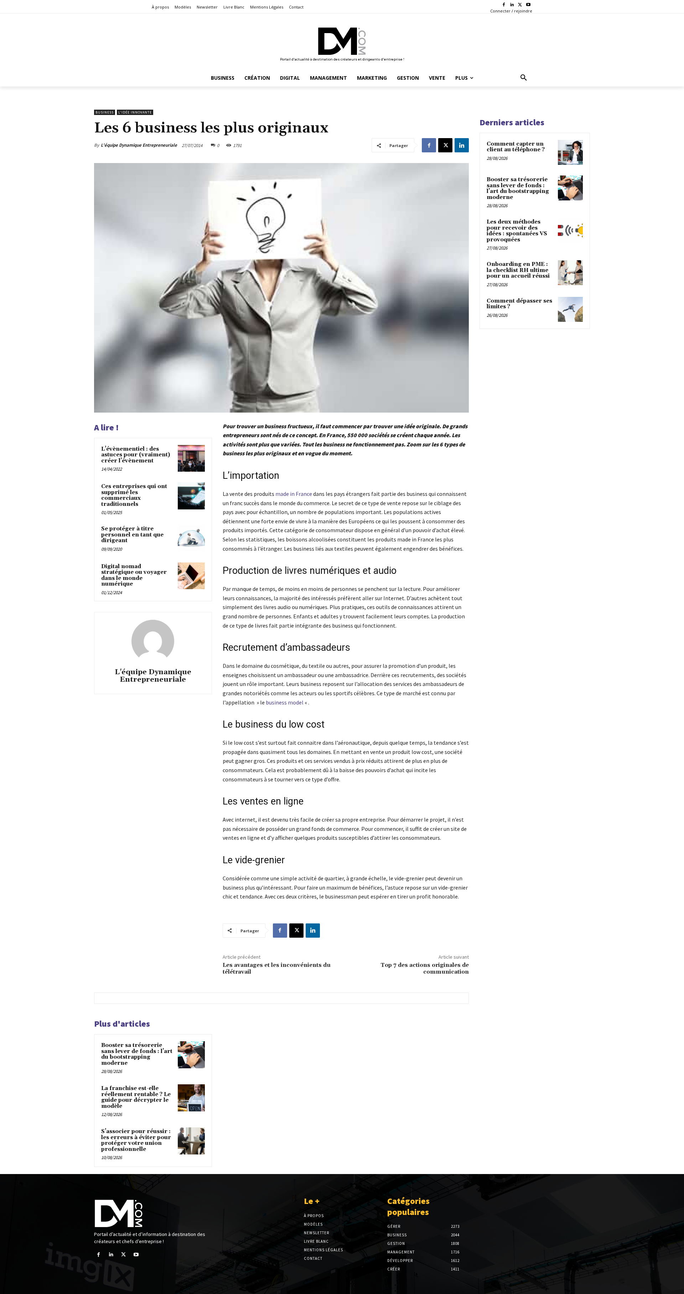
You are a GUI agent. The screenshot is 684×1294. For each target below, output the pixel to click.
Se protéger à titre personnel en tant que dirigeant (132, 534)
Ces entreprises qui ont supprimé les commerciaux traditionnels (134, 495)
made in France (293, 493)
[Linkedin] (512, 5)
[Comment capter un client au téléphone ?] (570, 152)
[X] (520, 5)
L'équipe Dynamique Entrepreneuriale (139, 145)
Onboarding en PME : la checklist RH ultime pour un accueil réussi (518, 270)
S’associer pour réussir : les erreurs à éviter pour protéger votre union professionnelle (136, 1140)
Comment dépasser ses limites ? (519, 304)
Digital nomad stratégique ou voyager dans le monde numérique (134, 575)
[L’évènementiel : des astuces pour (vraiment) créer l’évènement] (191, 458)
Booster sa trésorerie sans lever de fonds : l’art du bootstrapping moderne (136, 1054)
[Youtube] (528, 5)
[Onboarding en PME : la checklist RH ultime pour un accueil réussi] (570, 272)
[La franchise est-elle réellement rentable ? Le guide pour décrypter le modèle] (191, 1097)
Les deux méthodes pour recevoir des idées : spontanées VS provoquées (517, 231)
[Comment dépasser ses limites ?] (570, 309)
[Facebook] (504, 5)
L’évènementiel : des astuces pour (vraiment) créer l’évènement (135, 455)
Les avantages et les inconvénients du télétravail (277, 968)
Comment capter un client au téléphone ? (516, 147)
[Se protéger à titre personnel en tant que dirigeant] (191, 538)
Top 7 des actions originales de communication (424, 968)
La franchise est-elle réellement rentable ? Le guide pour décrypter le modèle (136, 1097)
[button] (523, 78)
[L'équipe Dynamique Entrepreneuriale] (152, 641)
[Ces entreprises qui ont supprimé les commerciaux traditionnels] (191, 495)
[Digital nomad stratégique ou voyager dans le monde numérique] (191, 576)
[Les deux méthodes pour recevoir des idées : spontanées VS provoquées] (570, 230)
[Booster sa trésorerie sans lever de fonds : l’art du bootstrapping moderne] (191, 1054)
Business (104, 112)
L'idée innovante (135, 112)
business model (285, 702)
